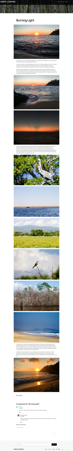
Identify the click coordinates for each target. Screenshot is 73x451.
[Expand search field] (71, 1)
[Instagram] (56, 449)
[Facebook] (58, 449)
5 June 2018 (22, 416)
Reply (20, 412)
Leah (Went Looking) (23, 415)
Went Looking (7, 1)
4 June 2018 (21, 407)
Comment (54, 433)
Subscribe (54, 444)
